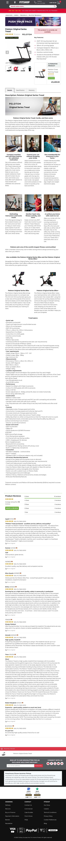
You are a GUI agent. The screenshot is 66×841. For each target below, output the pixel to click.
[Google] (28, 789)
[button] (7, 52)
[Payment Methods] (33, 830)
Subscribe (38, 765)
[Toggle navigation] (7, 2)
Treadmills (23, 15)
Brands (7, 820)
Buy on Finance (10, 812)
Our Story (47, 805)
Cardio (16, 15)
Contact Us (28, 805)
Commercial (28, 809)
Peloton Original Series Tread (22, 753)
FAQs (26, 820)
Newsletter (8, 823)
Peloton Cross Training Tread (53, 71)
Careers (46, 809)
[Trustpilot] (37, 789)
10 (57, 496)
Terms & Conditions (50, 812)
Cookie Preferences (50, 820)
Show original (11, 543)
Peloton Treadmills (35, 15)
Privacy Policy (48, 816)
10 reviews (17, 34)
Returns (7, 809)
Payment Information (12, 816)
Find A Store (28, 816)
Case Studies (29, 812)
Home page (9, 15)
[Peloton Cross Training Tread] (40, 73)
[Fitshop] (24, 2)
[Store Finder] (16, 2)
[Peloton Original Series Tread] (6, 753)
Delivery (7, 805)
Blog (45, 823)
